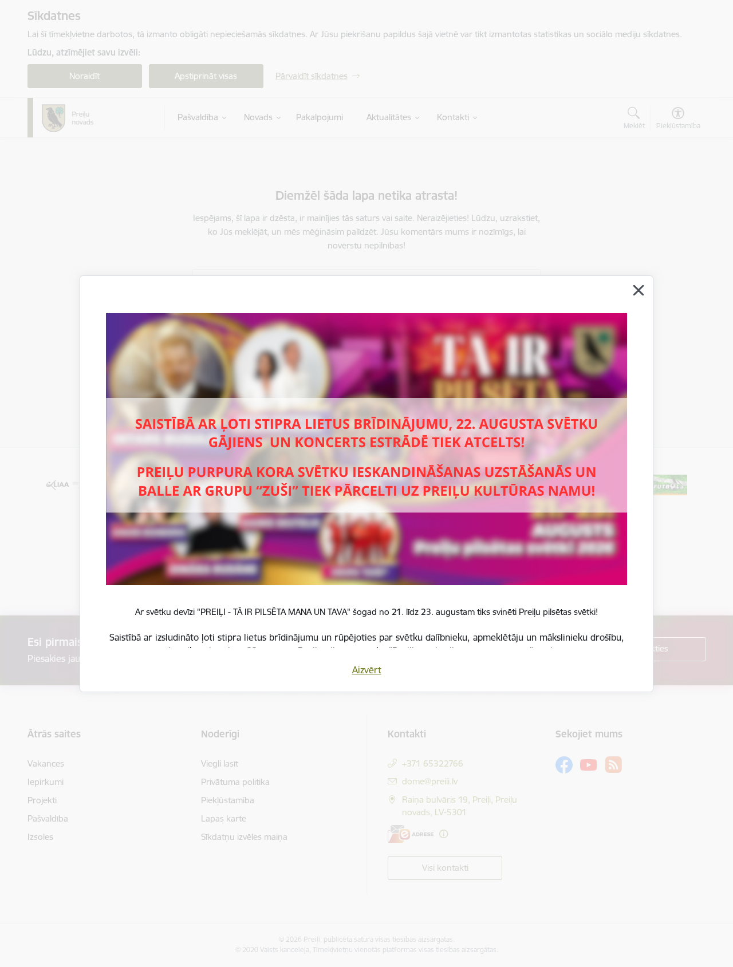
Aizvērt (366, 670)
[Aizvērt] (638, 290)
